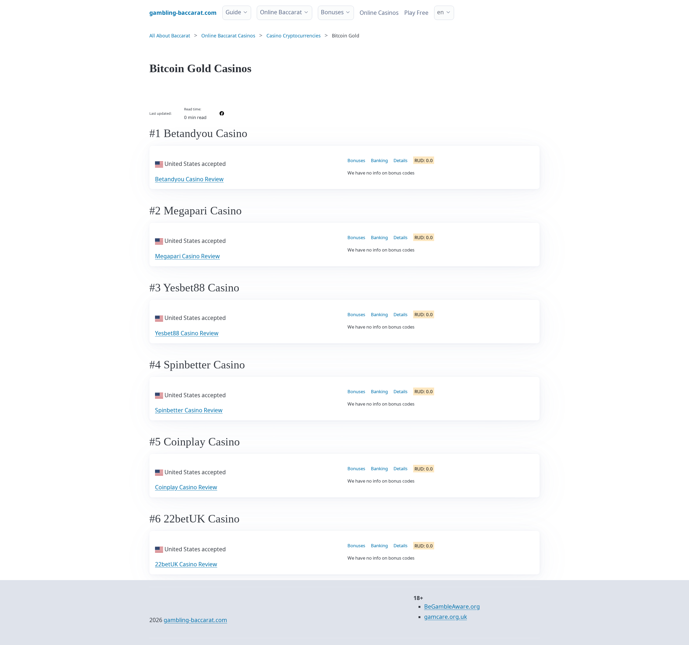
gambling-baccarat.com (195, 620)
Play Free (416, 12)
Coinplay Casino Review (186, 487)
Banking (379, 160)
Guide (233, 12)
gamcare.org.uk (445, 616)
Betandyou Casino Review (189, 179)
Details (400, 160)
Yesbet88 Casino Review (187, 333)
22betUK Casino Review (186, 564)
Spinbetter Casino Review (189, 410)
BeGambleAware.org (452, 606)
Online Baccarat (281, 12)
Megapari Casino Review (187, 256)
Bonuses (332, 12)
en (440, 12)
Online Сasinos (379, 12)
